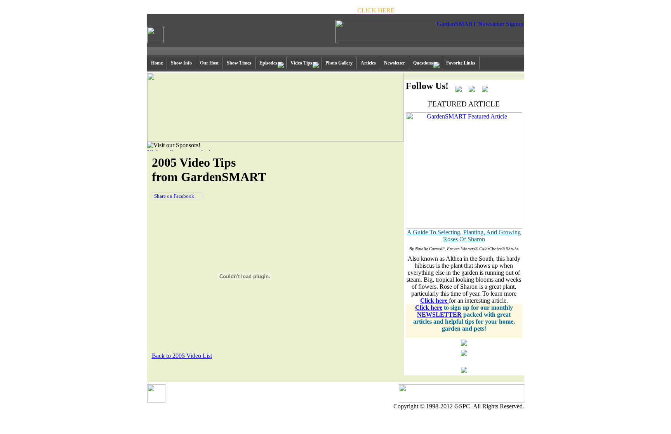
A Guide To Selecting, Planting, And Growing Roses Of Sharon (464, 235)
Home (157, 63)
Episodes (268, 63)
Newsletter (394, 63)
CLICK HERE (376, 10)
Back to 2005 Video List (182, 355)
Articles (368, 63)
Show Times (239, 63)
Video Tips (301, 63)
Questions (423, 63)
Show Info (181, 63)
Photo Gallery (339, 63)
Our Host (209, 63)
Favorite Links (460, 63)
